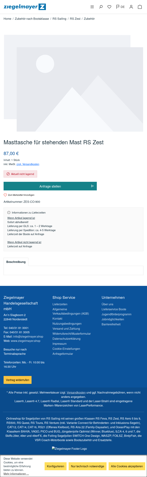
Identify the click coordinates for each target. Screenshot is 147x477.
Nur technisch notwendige (87, 466)
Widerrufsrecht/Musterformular (72, 333)
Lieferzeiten (60, 304)
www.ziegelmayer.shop (25, 341)
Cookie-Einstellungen (66, 349)
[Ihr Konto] (131, 7)
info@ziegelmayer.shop (28, 336)
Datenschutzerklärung (66, 338)
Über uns (107, 304)
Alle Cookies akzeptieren (127, 466)
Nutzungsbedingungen (67, 323)
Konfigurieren (55, 466)
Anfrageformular (63, 354)
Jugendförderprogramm (116, 314)
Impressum (60, 344)
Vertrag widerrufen (17, 380)
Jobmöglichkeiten (113, 319)
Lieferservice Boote (114, 309)
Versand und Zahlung (66, 328)
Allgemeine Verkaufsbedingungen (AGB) (71, 311)
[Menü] (92, 7)
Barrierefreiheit (111, 324)
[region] (73, 83)
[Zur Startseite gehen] (38, 7)
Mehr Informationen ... (16, 473)
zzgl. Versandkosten (27, 164)
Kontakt (57, 318)
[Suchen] (100, 7)
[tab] (16, 262)
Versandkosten (76, 392)
